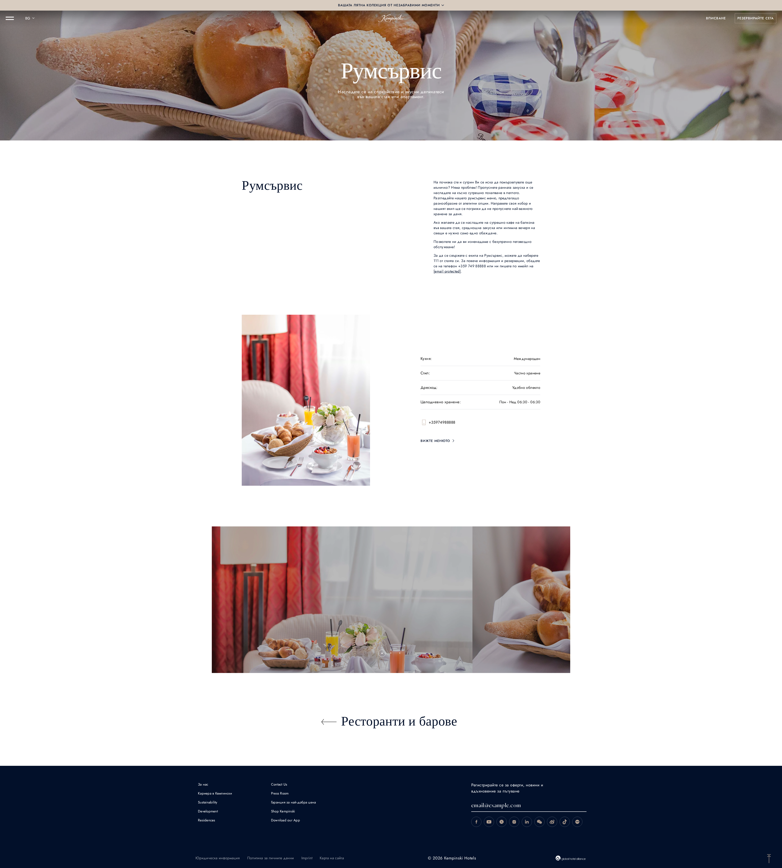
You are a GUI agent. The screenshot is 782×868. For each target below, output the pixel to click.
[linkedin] (527, 822)
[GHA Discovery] (570, 858)
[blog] (565, 822)
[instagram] (514, 822)
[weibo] (552, 822)
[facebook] (476, 822)
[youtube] (489, 822)
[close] (443, 5)
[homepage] (391, 18)
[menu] (9, 18)
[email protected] (447, 271)
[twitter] (501, 822)
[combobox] (30, 18)
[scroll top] (769, 858)
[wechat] (539, 822)
